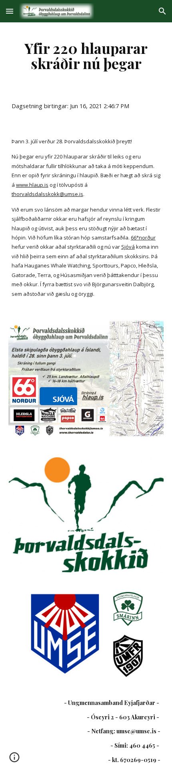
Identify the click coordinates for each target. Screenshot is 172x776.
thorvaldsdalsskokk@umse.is (47, 194)
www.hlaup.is (32, 184)
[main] (86, 55)
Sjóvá (128, 246)
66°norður (143, 237)
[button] (9, 11)
